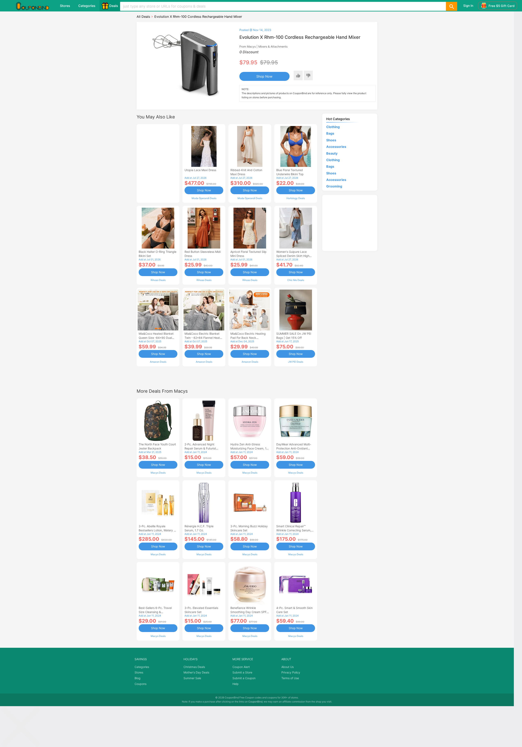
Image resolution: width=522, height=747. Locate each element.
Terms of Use (290, 678)
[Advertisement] (158, 163)
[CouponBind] (35, 5)
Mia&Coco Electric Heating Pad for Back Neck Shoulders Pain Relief (248, 337)
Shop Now (264, 76)
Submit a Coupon (243, 678)
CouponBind (255, 701)
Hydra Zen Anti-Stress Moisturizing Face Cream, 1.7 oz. (249, 448)
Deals (113, 6)
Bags (330, 133)
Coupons (140, 684)
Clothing (333, 127)
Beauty (331, 153)
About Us (287, 667)
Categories (86, 6)
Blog (137, 678)
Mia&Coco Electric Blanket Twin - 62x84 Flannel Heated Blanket (204, 337)
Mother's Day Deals (196, 672)
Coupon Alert (241, 667)
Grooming (334, 186)
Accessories (336, 147)
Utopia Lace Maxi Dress (200, 170)
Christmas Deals (194, 667)
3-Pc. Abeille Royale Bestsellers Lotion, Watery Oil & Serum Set (158, 530)
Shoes (331, 140)
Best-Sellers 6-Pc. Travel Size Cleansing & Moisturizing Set (155, 612)
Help (235, 684)
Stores (65, 6)
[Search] (451, 6)
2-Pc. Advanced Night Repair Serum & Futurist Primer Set (200, 448)
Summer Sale (192, 678)
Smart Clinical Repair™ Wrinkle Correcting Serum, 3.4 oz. (293, 530)
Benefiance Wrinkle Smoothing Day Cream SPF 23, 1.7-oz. (248, 612)
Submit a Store (242, 672)
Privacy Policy (290, 672)
